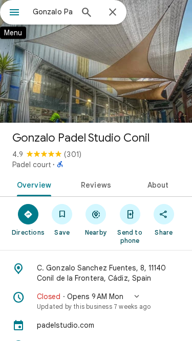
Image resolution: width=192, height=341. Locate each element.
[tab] (32, 184)
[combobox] (52, 12)
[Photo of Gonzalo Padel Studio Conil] (96, 61)
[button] (96, 301)
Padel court (31, 164)
